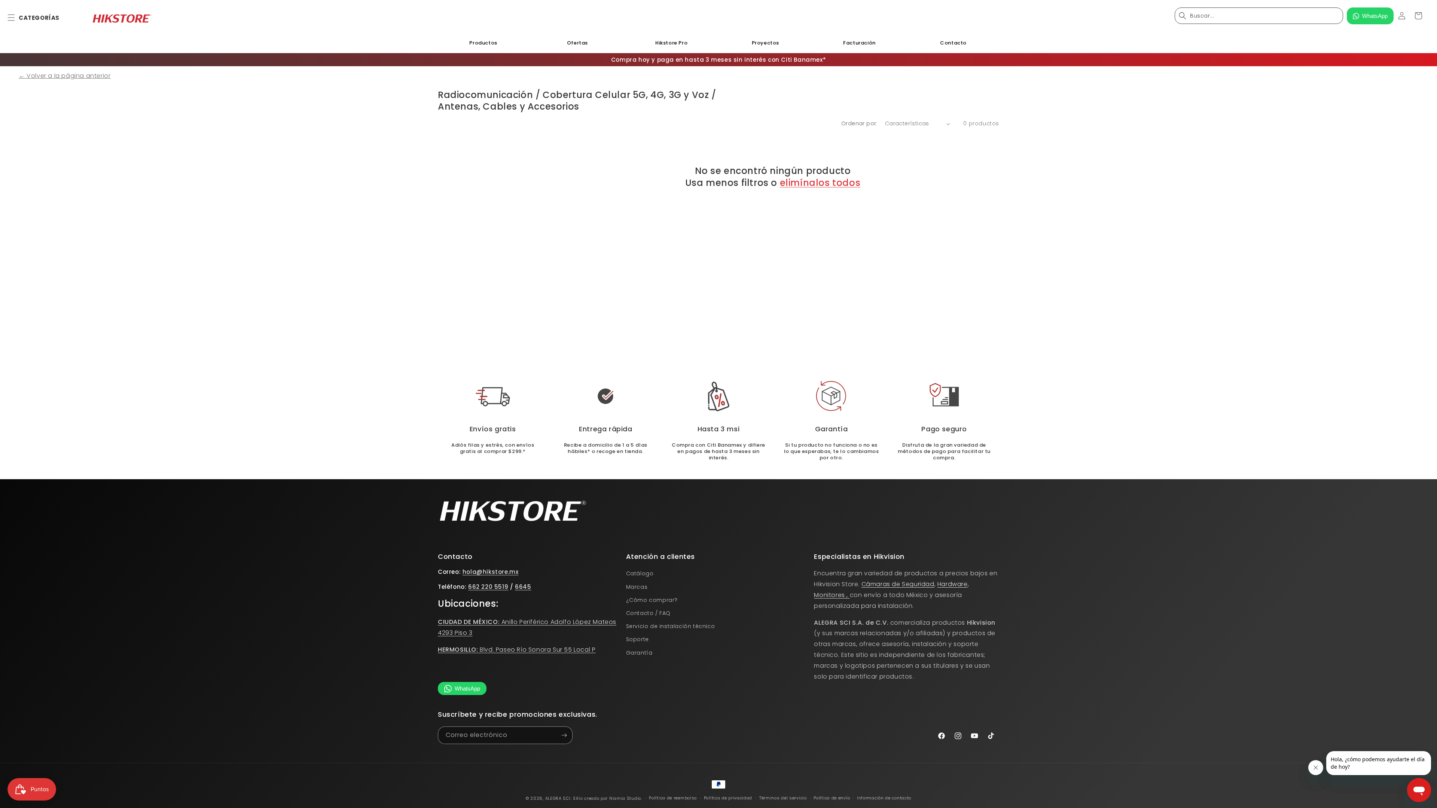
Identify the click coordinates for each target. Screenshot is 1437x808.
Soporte (637, 639)
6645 (523, 587)
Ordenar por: (859, 123)
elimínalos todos (820, 183)
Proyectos (765, 42)
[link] (719, 396)
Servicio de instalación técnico (670, 626)
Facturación (859, 42)
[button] (15, 17)
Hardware (952, 584)
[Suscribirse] (564, 735)
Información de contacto (884, 798)
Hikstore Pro (671, 42)
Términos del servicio (783, 798)
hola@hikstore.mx (491, 572)
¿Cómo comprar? (652, 600)
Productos (483, 42)
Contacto (953, 42)
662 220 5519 (488, 587)
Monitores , (831, 595)
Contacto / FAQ (648, 613)
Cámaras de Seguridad (897, 584)
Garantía (639, 652)
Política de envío (832, 798)
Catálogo (640, 573)
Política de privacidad (728, 798)
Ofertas (577, 42)
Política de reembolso (673, 798)
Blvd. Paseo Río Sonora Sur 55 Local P (516, 649)
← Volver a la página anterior (64, 75)
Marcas (637, 587)
